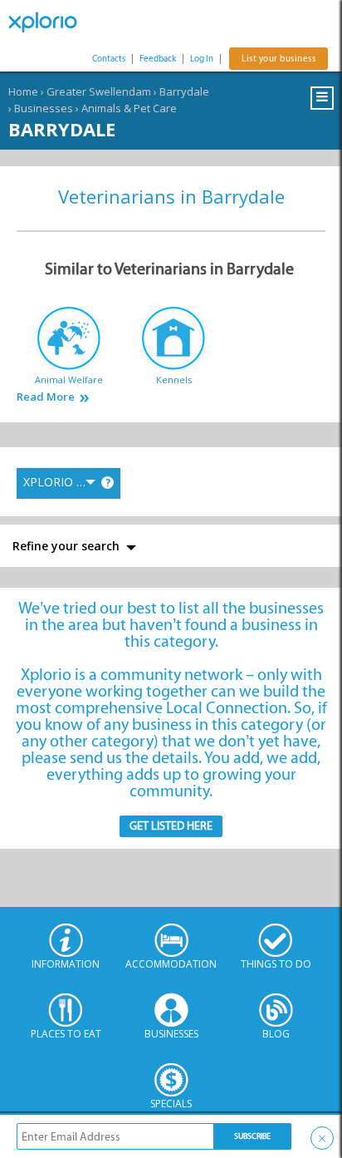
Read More (46, 397)
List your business (278, 58)
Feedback (157, 58)
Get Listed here (171, 826)
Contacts (108, 58)
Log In (201, 58)
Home (23, 91)
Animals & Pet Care (129, 108)
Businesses (43, 108)
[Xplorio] (49, 22)
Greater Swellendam (98, 91)
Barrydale (184, 91)
